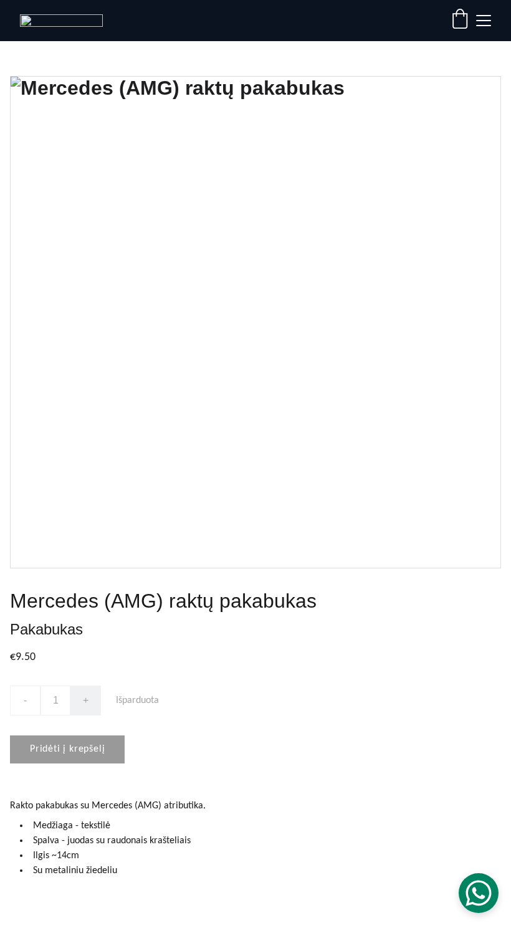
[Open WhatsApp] (479, 893)
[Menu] (483, 20)
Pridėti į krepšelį (67, 749)
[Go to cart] (459, 20)
